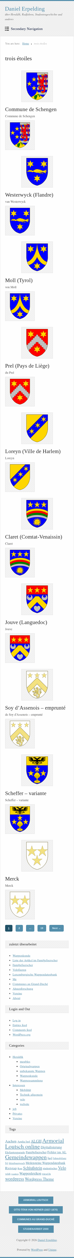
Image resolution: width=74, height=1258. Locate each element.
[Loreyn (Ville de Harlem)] (37, 428)
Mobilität (25, 1090)
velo (22, 1099)
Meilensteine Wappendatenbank (45, 1163)
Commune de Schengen (31, 109)
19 (41, 928)
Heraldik (18, 1057)
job (15, 1109)
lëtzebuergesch (17, 1163)
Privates (17, 1113)
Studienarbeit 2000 (36, 1229)
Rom (20, 1168)
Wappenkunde (21, 955)
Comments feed (22, 1030)
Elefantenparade (15, 1152)
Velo (62, 1168)
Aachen (11, 1141)
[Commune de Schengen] (37, 86)
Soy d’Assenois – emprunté (35, 708)
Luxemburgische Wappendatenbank (35, 974)
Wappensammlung (31, 1080)
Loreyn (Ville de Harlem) (33, 451)
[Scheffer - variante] (37, 770)
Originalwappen (30, 1066)
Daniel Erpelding (25, 9)
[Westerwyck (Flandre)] (37, 172)
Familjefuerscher (23, 965)
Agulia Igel (23, 1141)
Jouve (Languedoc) (26, 622)
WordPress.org (22, 1034)
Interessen (19, 1085)
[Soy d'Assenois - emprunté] (37, 685)
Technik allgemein (31, 1094)
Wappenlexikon (30, 1173)
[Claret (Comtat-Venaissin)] (37, 514)
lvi (6, 1163)
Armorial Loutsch (35, 1200)
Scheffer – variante (25, 793)
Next (56, 928)
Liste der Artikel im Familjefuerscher (35, 960)
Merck (12, 879)
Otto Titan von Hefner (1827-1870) (36, 1209)
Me (15, 979)
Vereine (17, 993)
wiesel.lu (46, 1173)
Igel (50, 1158)
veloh (7, 1173)
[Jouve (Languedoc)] (37, 599)
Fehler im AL (57, 1152)
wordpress (14, 1178)
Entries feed (20, 1025)
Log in (17, 1020)
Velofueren (19, 970)
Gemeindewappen (26, 1157)
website (24, 1104)
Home (25, 43)
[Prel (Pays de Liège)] (37, 343)
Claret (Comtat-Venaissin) (33, 537)
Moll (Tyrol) (19, 280)
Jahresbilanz (59, 1158)
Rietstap (11, 1168)
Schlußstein (32, 1168)
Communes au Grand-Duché (30, 984)
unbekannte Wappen (32, 1071)
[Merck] (37, 855)
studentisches (50, 1168)
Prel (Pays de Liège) (27, 366)
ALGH (36, 1141)
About (16, 998)
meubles (25, 1061)
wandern (15, 1174)
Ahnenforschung (23, 988)
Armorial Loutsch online (34, 1143)
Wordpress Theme (39, 1179)
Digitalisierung (51, 1147)
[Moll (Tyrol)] (37, 257)
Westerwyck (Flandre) (29, 195)
